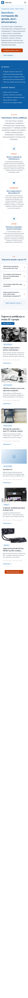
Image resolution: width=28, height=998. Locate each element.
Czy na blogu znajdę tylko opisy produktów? (12, 285)
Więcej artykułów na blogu (13, 303)
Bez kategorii (8, 344)
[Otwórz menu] (25, 2)
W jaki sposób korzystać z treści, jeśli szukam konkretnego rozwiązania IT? (12, 294)
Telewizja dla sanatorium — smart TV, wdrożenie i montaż (13, 430)
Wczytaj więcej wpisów (13, 572)
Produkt (6, 504)
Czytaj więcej (6, 363)
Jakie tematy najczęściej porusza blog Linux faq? (10, 267)
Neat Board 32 (7, 469)
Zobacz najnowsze (7, 323)
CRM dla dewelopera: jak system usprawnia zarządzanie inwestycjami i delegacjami (13, 390)
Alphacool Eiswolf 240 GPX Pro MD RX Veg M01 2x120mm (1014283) (13, 550)
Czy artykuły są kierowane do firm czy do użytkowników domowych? (12, 276)
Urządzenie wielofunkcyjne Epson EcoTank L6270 (14, 509)
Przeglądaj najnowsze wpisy (11, 50)
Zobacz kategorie (8, 55)
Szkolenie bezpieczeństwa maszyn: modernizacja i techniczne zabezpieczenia (11, 349)
